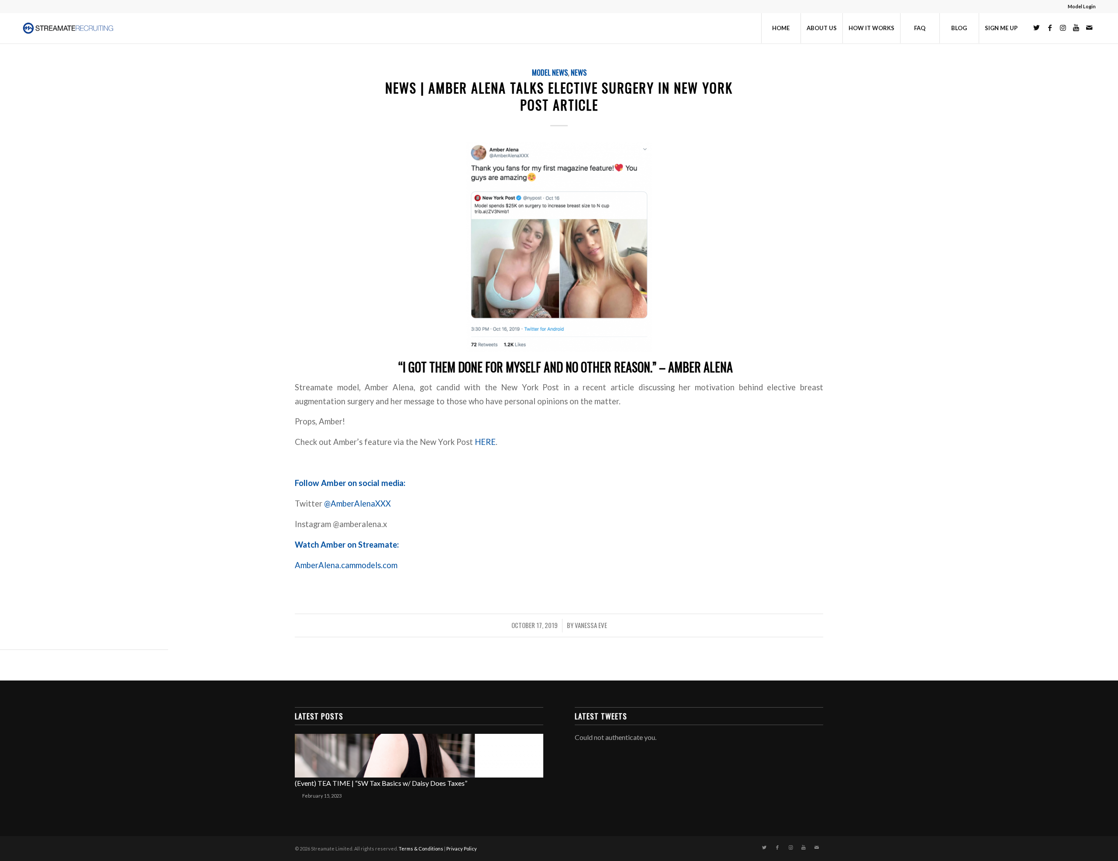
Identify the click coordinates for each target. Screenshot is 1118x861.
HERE (485, 442)
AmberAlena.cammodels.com (347, 565)
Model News (550, 72)
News (579, 72)
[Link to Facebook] (1049, 27)
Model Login (1082, 6)
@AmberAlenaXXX (357, 503)
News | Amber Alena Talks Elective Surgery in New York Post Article (559, 96)
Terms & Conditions (421, 848)
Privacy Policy (461, 848)
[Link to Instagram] (1063, 27)
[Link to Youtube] (1076, 27)
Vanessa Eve (591, 625)
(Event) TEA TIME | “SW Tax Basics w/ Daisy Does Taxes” (381, 783)
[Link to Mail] (1089, 27)
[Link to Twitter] (1036, 27)
